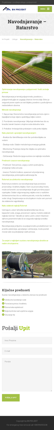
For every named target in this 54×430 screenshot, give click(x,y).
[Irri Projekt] (14, 8)
